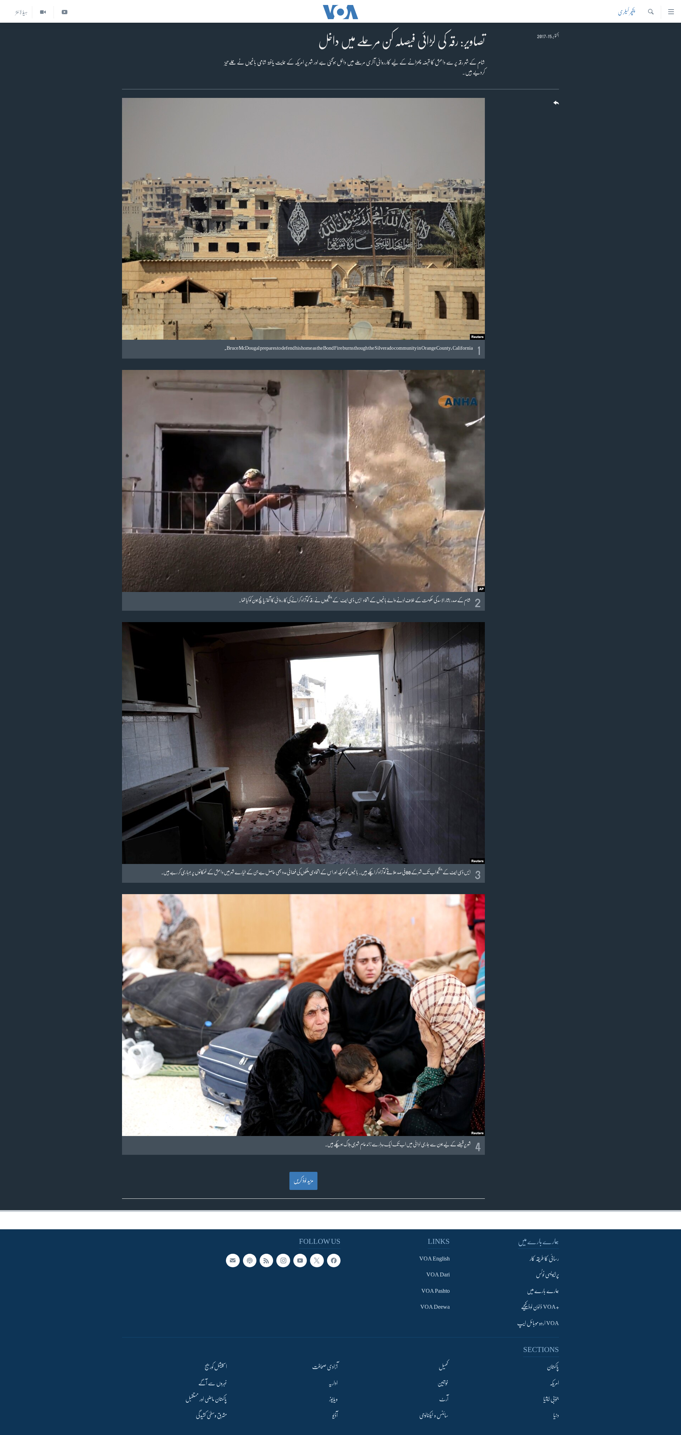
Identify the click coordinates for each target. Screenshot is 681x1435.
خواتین (442, 1383)
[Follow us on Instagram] (283, 1260)
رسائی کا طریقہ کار (544, 1258)
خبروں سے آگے (212, 1383)
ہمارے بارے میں (543, 1291)
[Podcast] (249, 1260)
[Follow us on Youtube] (300, 1260)
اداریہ (333, 1383)
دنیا (556, 1415)
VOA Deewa (435, 1307)
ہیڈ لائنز (22, 12)
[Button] (555, 105)
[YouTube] (64, 12)
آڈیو (335, 1415)
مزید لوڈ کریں (303, 1180)
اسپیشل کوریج (216, 1366)
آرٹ (443, 1399)
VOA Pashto (435, 1291)
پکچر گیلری (626, 12)
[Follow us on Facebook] (333, 1260)
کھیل (443, 1366)
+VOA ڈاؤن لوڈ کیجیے (540, 1307)
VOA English (434, 1258)
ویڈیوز (333, 1399)
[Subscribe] (232, 1260)
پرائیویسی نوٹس (547, 1275)
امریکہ (554, 1383)
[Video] (43, 12)
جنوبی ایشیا (551, 1399)
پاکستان (553, 1366)
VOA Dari (438, 1275)
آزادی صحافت (325, 1366)
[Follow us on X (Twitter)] (316, 1260)
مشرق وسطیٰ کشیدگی (211, 1415)
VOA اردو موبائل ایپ (538, 1323)
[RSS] (266, 1260)
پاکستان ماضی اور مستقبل (206, 1399)
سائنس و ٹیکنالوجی (433, 1415)
